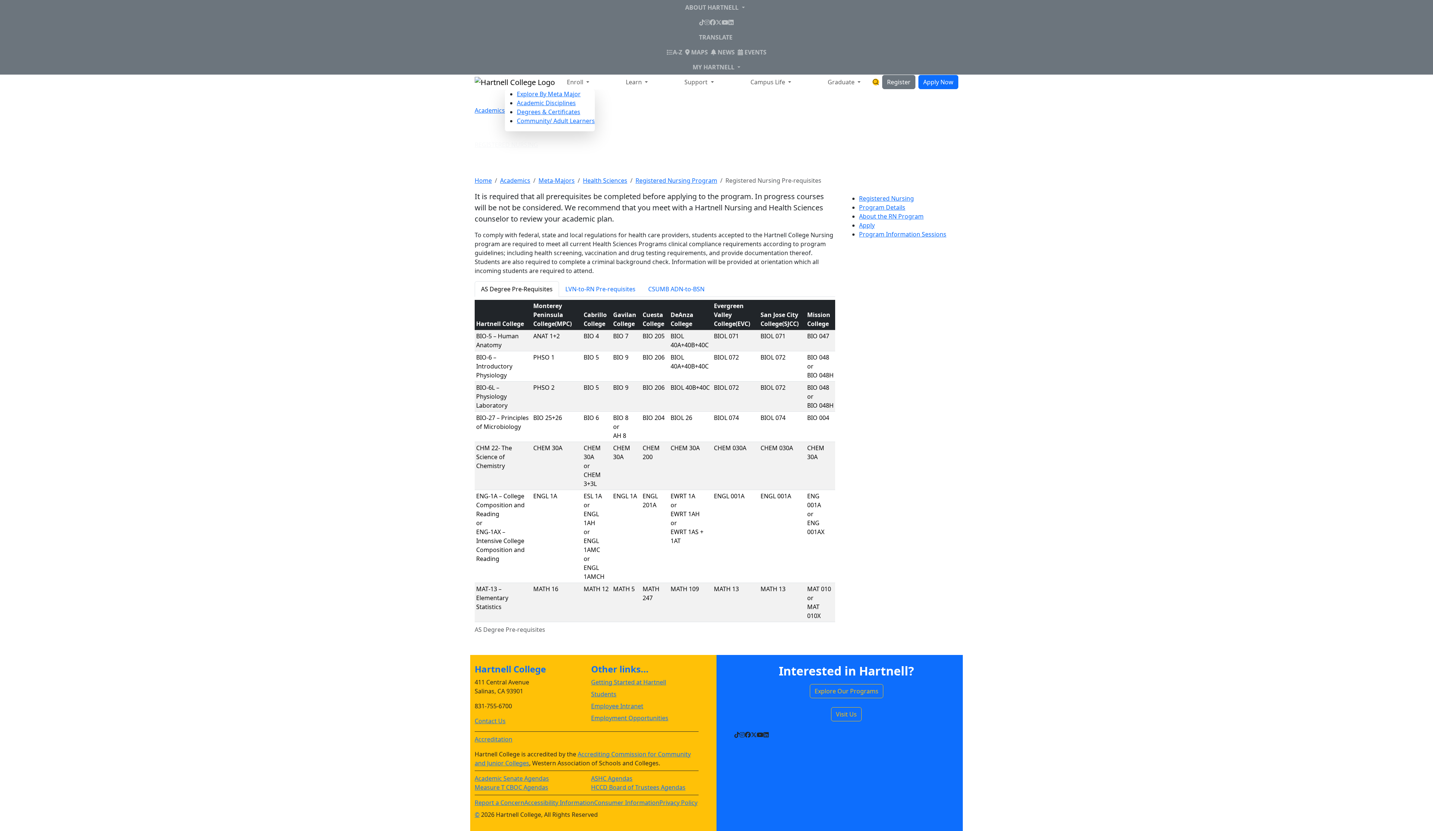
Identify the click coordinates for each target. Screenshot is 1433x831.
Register (899, 82)
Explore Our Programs (846, 691)
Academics (490, 110)
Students (603, 694)
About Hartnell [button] (712, 7)
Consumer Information (626, 803)
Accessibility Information (559, 803)
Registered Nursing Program (676, 180)
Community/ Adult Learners (556, 121)
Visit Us (846, 714)
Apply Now (938, 82)
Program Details (882, 207)
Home (483, 180)
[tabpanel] (655, 476)
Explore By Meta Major (549, 94)
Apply (867, 225)
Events (755, 52)
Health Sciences (605, 180)
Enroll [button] (576, 82)
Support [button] (696, 82)
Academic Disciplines (546, 103)
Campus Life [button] (768, 82)
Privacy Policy (678, 803)
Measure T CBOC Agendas (511, 787)
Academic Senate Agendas (512, 778)
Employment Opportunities (629, 718)
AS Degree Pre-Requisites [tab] (517, 289)
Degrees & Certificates (548, 112)
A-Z (677, 52)
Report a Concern (499, 803)
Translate (716, 37)
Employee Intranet (617, 706)
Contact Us (490, 721)
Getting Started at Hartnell (628, 682)
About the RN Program (891, 216)
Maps (699, 52)
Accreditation (493, 739)
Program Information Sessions (902, 234)
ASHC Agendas (612, 778)
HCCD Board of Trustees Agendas (638, 787)
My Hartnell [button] (714, 67)
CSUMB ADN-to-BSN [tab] (676, 289)
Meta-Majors (556, 180)
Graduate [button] (842, 82)
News (725, 52)
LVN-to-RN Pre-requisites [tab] (600, 289)
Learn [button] (634, 82)
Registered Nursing (506, 145)
